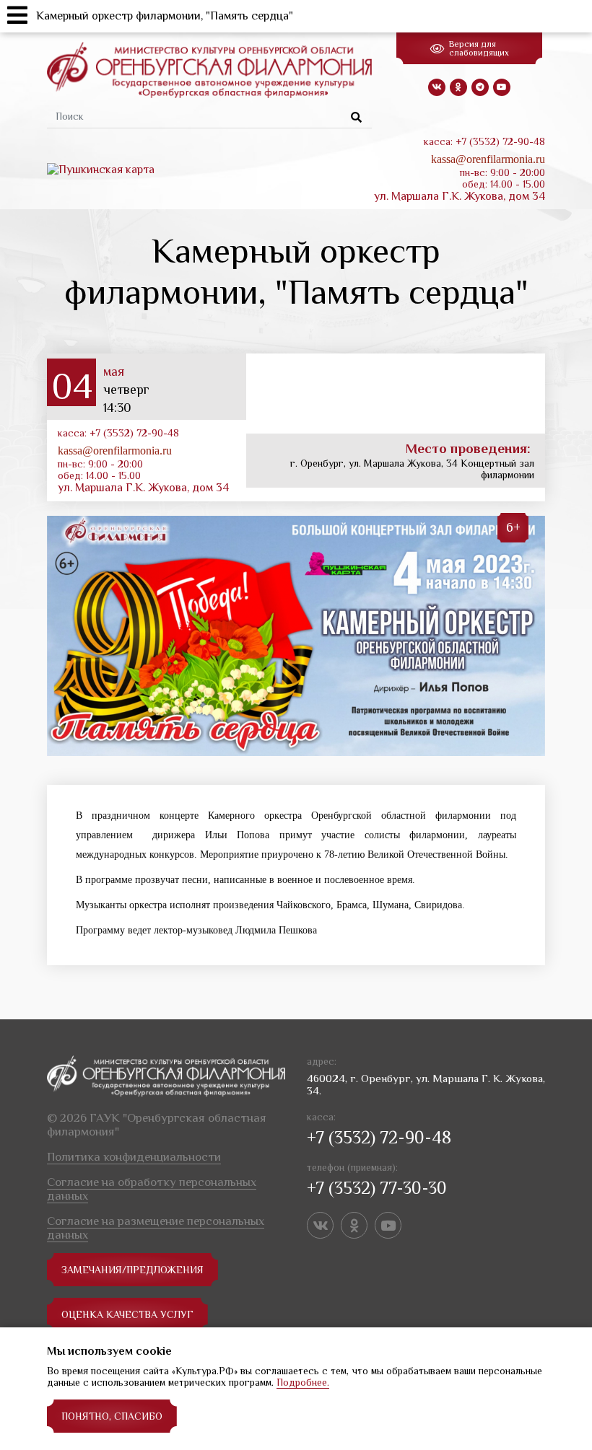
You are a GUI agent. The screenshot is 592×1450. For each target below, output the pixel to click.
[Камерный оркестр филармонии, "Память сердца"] (296, 636)
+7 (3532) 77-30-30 (377, 1188)
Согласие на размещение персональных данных (155, 1228)
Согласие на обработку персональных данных (151, 1189)
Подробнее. (303, 1382)
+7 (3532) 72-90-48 (379, 1137)
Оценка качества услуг (127, 1314)
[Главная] (209, 69)
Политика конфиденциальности (134, 1157)
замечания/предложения (132, 1269)
